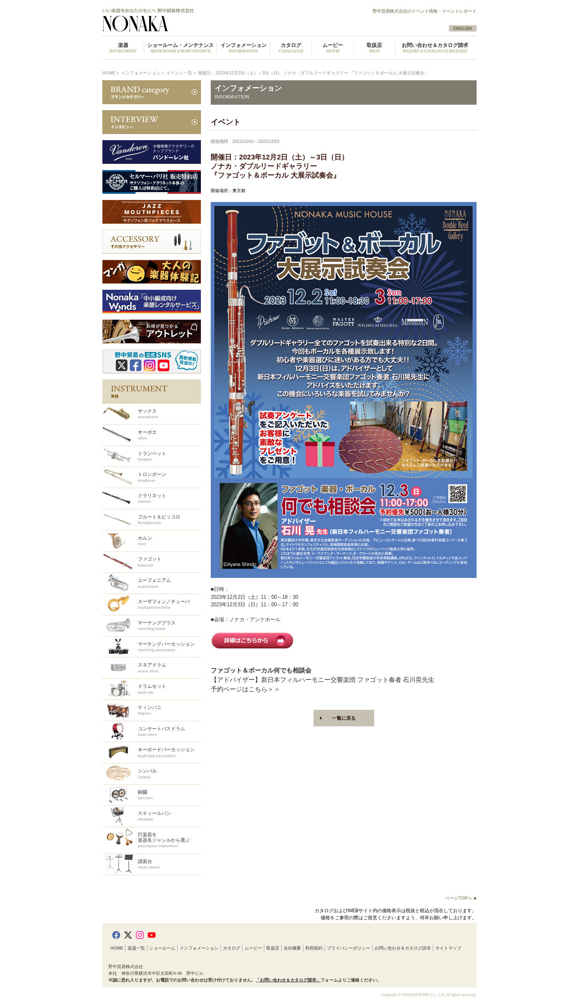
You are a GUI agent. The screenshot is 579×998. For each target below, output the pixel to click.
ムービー (253, 948)
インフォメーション (199, 948)
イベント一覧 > (181, 72)
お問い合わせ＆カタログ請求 (435, 48)
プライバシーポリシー (348, 948)
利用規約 (314, 948)
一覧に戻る (344, 718)
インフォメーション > (143, 72)
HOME (108, 72)
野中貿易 (192, 20)
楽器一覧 (136, 948)
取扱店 (272, 948)
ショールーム (162, 948)
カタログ (231, 948)
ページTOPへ (459, 898)
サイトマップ (448, 948)
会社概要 (292, 948)
